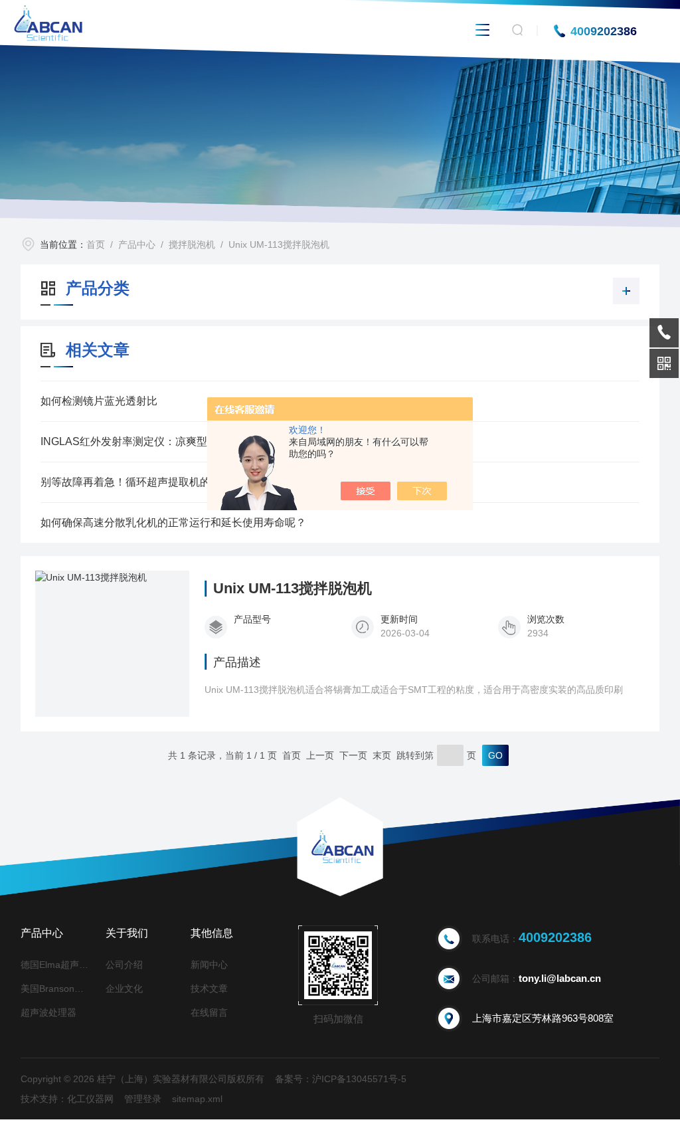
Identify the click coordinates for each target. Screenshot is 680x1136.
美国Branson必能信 (56, 988)
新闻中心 (209, 964)
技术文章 (209, 988)
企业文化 (124, 988)
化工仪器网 (90, 1098)
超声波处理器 (48, 1012)
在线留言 (209, 1012)
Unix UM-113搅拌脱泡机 (278, 244)
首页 (95, 244)
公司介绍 (124, 964)
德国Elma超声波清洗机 (56, 964)
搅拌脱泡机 (192, 244)
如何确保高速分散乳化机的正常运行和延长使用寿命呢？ (173, 522)
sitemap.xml (197, 1098)
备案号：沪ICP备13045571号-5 (340, 1079)
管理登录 (142, 1098)
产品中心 (136, 244)
